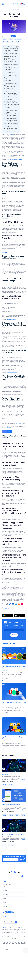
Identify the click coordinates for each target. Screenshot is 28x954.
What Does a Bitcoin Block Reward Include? (10, 57)
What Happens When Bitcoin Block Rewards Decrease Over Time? (10, 84)
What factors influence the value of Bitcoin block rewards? (12, 125)
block (10, 39)
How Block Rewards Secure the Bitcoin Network (11, 79)
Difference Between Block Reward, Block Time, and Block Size (10, 76)
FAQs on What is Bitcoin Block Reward (11, 91)
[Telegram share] (16, 604)
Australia (21, 4)
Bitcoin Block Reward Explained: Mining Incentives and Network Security (11, 50)
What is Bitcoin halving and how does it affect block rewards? (12, 106)
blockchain (5, 41)
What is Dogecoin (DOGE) (12, 372)
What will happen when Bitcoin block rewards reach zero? (11, 115)
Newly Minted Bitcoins (11, 59)
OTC (4, 886)
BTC (12, 41)
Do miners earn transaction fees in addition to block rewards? (12, 111)
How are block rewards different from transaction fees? (12, 130)
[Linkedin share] (13, 604)
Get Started (15, 3)
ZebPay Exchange (7, 884)
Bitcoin (4, 39)
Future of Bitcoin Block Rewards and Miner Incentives (11, 87)
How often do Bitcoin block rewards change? (11, 102)
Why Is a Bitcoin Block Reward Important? (10, 54)
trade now (7, 431)
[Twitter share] (7, 604)
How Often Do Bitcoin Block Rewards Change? (10, 68)
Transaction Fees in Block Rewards (11, 62)
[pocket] (22, 604)
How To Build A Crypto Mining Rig (14, 159)
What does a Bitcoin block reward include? (12, 99)
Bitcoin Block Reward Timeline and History (10, 72)
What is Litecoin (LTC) (11, 319)
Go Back (6, 608)
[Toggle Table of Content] (17, 47)
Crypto (17, 41)
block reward (18, 39)
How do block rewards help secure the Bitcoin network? (11, 120)
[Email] (19, 604)
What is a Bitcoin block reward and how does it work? (11, 95)
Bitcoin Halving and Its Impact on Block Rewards (11, 65)
